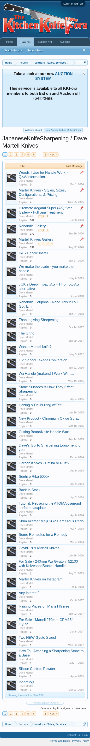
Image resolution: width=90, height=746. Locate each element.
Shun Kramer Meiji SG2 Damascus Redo (51, 521)
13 (50, 243)
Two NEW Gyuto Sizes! (37, 637)
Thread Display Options (45, 702)
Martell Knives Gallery (36, 239)
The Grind (26, 333)
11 (40, 243)
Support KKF (45, 41)
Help (85, 735)
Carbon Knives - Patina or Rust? (44, 463)
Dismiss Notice (83, 74)
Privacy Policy (80, 740)
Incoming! (26, 682)
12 (45, 243)
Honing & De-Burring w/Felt (40, 405)
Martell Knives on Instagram (41, 579)
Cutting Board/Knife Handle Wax (44, 432)
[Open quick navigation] (84, 62)
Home (9, 41)
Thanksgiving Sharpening (38, 320)
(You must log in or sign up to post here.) (64, 708)
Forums (25, 42)
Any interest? (29, 593)
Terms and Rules (60, 740)
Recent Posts (35, 50)
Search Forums (13, 50)
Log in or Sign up (73, 3)
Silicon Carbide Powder (37, 669)
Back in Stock (30, 490)
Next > (53, 154)
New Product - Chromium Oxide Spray (49, 418)
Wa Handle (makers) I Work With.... (46, 374)
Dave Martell (26, 180)
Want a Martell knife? (35, 347)
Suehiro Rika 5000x (34, 476)
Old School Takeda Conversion (43, 360)
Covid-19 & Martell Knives (39, 548)
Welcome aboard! (33, 130)
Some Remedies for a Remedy (43, 535)
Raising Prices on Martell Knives (44, 606)
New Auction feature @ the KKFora (63, 130)
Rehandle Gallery (32, 226)
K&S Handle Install (33, 253)
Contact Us (73, 735)
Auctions (65, 41)
